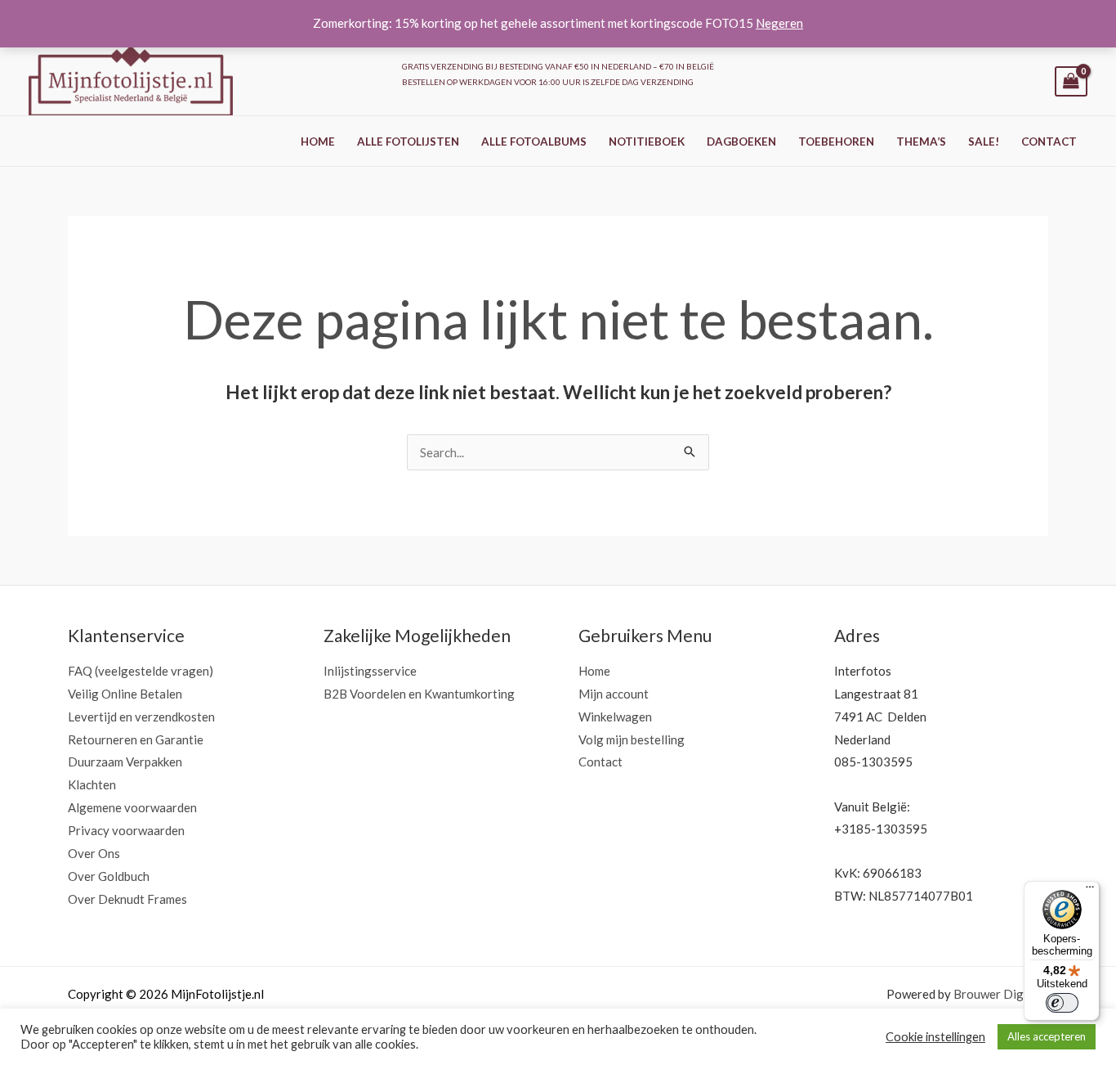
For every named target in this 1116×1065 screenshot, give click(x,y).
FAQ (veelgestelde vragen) (140, 670)
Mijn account (613, 693)
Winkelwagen (615, 716)
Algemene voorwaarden (132, 807)
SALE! (983, 141)
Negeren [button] (779, 23)
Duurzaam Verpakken (125, 761)
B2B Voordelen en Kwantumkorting (419, 693)
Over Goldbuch (109, 876)
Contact (1049, 141)
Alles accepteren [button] (1046, 1036)
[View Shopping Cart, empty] (1071, 81)
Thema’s (921, 141)
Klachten (92, 784)
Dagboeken (741, 141)
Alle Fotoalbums (534, 141)
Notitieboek (647, 141)
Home (318, 141)
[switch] (1062, 1003)
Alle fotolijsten (408, 141)
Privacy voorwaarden (126, 830)
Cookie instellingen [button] (935, 1037)
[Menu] (1090, 891)
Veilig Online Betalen (125, 693)
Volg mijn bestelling (631, 739)
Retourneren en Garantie (135, 739)
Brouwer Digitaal (1000, 993)
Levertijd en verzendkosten (141, 716)
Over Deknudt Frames (127, 899)
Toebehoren (836, 141)
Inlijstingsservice (370, 670)
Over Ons (94, 853)
